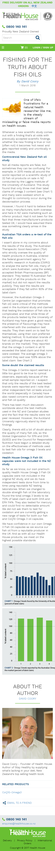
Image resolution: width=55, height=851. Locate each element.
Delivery (7, 840)
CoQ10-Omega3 (12, 792)
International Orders (38, 842)
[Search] (37, 37)
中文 (34, 6)
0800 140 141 (16, 27)
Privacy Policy (24, 840)
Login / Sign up (43, 47)
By (27, 81)
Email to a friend (19, 802)
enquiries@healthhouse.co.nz (18, 823)
